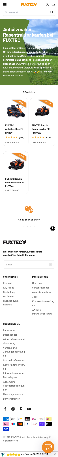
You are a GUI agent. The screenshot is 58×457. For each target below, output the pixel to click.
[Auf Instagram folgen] (13, 409)
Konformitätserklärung (14, 366)
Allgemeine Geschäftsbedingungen (14, 385)
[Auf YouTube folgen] (29, 409)
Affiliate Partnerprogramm (42, 311)
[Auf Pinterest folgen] (21, 409)
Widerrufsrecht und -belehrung (14, 341)
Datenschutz (10, 334)
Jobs (35, 296)
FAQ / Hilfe (8, 287)
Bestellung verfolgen (9, 294)
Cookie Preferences (14, 360)
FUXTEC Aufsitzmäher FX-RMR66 (14, 129)
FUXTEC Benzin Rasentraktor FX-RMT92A (41, 129)
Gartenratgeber (40, 287)
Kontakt (7, 282)
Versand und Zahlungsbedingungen (14, 351)
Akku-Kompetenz (41, 292)
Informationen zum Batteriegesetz (13, 375)
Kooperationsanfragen (43, 303)
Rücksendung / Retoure (11, 302)
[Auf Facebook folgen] (5, 409)
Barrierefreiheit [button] (11, 398)
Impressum (9, 330)
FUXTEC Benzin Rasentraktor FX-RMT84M (14, 182)
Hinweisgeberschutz (14, 394)
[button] (52, 228)
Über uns (37, 282)
